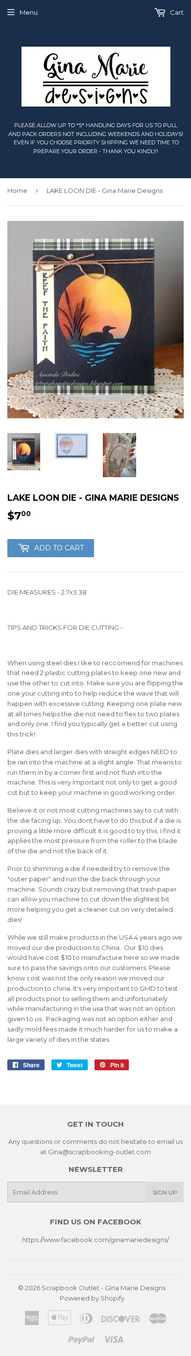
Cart (176, 12)
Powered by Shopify (92, 1298)
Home (17, 190)
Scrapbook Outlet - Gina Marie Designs (104, 1288)
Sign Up (165, 1192)
